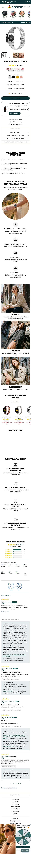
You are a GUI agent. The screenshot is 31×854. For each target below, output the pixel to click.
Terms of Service (15, 806)
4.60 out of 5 (19, 545)
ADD (14, 113)
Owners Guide (15, 818)
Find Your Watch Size (15, 135)
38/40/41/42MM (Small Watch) (15, 88)
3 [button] (16, 783)
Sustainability (15, 801)
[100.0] (11, 586)
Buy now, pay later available (15, 142)
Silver (9, 77)
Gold (17, 77)
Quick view (7, 413)
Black (13, 77)
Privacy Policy (15, 809)
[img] (5, 599)
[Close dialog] (30, 824)
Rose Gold (21, 77)
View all (15, 401)
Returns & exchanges (15, 138)
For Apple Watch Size (15, 81)
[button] (5, 15)
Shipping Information (15, 821)
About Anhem (15, 799)
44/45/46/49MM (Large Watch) (15, 84)
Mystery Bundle (15, 811)
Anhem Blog (15, 804)
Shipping (10, 70)
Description (15, 128)
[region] (15, 38)
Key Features (15, 132)
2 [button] (13, 783)
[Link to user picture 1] (5, 615)
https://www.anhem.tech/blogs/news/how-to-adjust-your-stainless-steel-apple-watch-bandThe (15, 736)
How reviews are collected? (9, 788)
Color (15, 74)
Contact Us (15, 795)
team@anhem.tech (8, 691)
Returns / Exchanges (15, 823)
